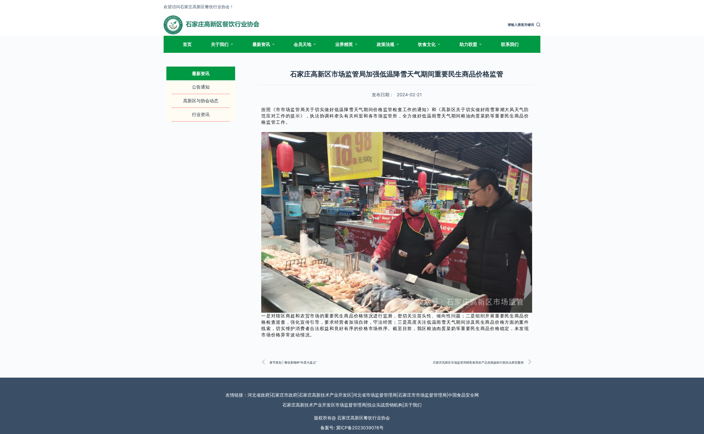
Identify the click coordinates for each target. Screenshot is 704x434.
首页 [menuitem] (187, 44)
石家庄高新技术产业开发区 (325, 395)
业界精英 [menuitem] (344, 44)
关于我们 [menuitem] (220, 44)
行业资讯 (201, 114)
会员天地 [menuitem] (302, 44)
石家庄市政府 (284, 395)
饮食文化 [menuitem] (427, 44)
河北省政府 (259, 395)
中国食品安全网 (463, 395)
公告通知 (201, 87)
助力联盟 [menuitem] (468, 44)
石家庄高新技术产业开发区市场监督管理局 (324, 405)
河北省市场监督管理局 (375, 395)
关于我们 (413, 405)
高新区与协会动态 (200, 100)
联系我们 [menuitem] (510, 44)
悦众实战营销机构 (385, 405)
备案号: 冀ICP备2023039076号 (352, 427)
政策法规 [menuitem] (385, 44)
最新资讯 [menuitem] (261, 44)
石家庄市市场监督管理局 (422, 395)
